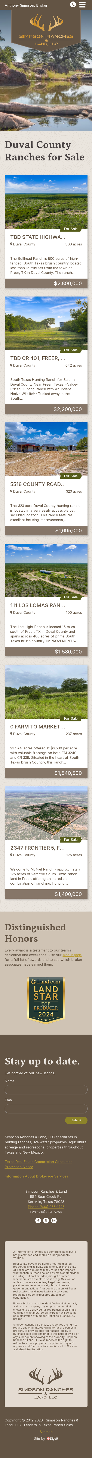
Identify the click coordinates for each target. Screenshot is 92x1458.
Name (9, 1081)
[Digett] (52, 1438)
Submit (76, 1120)
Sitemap (46, 1432)
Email (9, 1100)
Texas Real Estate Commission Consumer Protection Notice (38, 1164)
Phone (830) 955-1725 (46, 1207)
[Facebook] (38, 1221)
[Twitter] (46, 1221)
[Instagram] (54, 1221)
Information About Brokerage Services (36, 1176)
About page (72, 955)
